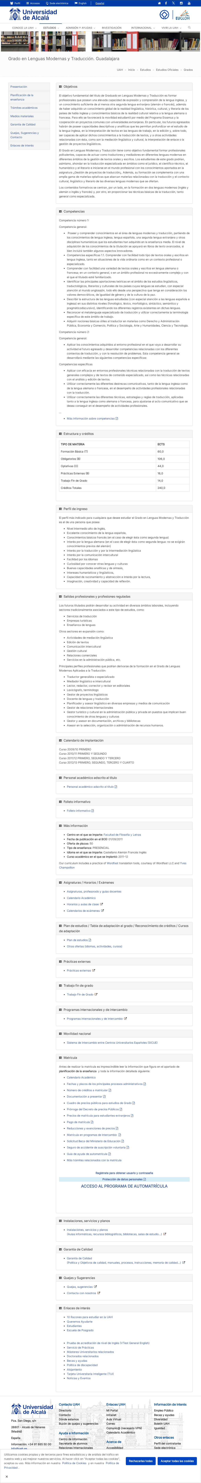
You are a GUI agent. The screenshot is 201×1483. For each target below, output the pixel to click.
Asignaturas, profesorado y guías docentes (94, 891)
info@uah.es (19, 1448)
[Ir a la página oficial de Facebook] (166, 3)
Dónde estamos (69, 1419)
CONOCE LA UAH (23, 27)
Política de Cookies (74, 1463)
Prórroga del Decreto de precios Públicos (93, 1109)
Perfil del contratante (167, 1443)
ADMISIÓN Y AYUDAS (79, 27)
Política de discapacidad (82, 1365)
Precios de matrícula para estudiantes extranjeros (98, 1115)
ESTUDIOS (49, 27)
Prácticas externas (79, 970)
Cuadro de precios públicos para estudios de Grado (99, 1103)
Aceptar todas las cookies (177, 1461)
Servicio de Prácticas (80, 1347)
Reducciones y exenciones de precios (91, 1128)
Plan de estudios (77, 940)
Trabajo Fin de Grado (80, 994)
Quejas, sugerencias (80, 1286)
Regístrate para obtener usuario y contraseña (124, 1173)
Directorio (65, 1410)
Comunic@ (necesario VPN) (124, 1428)
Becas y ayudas (77, 1360)
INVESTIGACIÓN (112, 27)
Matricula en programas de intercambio (92, 1134)
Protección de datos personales (122, 1179)
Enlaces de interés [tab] (22, 145)
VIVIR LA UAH (170, 27)
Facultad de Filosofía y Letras (122, 834)
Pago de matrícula (78, 1122)
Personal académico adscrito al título (90, 786)
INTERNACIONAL (141, 27)
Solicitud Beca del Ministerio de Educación (94, 1141)
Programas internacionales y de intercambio (95, 1018)
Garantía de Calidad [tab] (22, 124)
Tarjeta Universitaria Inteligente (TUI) (90, 1373)
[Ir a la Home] (33, 14)
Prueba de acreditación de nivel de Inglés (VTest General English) (108, 1343)
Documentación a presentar (84, 1096)
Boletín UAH (161, 1423)
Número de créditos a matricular (87, 1090)
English (82, 3)
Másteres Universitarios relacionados (90, 1351)
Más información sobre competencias (91, 418)
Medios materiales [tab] (22, 116)
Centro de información (73, 1439)
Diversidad (160, 1419)
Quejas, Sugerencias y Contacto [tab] (24, 135)
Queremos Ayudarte (79, 1321)
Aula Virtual (113, 1419)
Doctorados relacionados (83, 1356)
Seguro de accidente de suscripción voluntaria (96, 1147)
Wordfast (112, 863)
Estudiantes (74, 1326)
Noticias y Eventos (78, 1378)
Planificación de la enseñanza (21, 97)
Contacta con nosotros (81, 1293)
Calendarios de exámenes (83, 910)
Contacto (65, 1415)
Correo (110, 1423)
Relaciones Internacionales (76, 1447)
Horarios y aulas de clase (83, 904)
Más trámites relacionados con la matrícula (94, 1160)
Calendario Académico (81, 898)
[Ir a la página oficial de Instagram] (181, 3)
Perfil (17, 3)
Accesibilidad (114, 1447)
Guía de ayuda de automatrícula (87, 1153)
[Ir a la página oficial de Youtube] (189, 3)
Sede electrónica (58, 3)
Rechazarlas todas (141, 1461)
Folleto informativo (78, 810)
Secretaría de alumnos (73, 1443)
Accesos (35, 3)
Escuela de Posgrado (80, 1330)
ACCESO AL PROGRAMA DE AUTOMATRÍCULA (124, 1186)
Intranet (111, 1415)
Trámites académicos (23, 107)
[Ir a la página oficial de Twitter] (173, 3)
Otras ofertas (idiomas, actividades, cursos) (94, 946)
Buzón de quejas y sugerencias (78, 1423)
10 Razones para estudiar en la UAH (90, 1317)
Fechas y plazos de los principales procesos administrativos (105, 1084)
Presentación (18, 86)
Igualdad (159, 1428)
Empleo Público (163, 1410)
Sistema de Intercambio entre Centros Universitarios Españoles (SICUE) (112, 1042)
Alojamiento (74, 1369)
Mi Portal (112, 1410)
